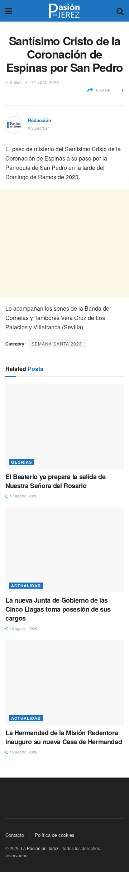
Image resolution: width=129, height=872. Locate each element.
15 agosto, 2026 (23, 752)
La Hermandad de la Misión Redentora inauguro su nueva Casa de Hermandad (63, 737)
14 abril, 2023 (45, 82)
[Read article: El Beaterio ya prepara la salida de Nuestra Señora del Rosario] (64, 426)
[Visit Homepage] (64, 11)
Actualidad (26, 585)
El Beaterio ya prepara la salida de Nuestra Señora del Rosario (55, 481)
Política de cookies (55, 834)
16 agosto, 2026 (23, 628)
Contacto (14, 834)
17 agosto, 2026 (23, 495)
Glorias (21, 462)
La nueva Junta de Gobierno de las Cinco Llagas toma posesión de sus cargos (58, 609)
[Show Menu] (8, 11)
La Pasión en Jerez (39, 848)
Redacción (39, 120)
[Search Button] (120, 11)
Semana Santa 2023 (57, 343)
